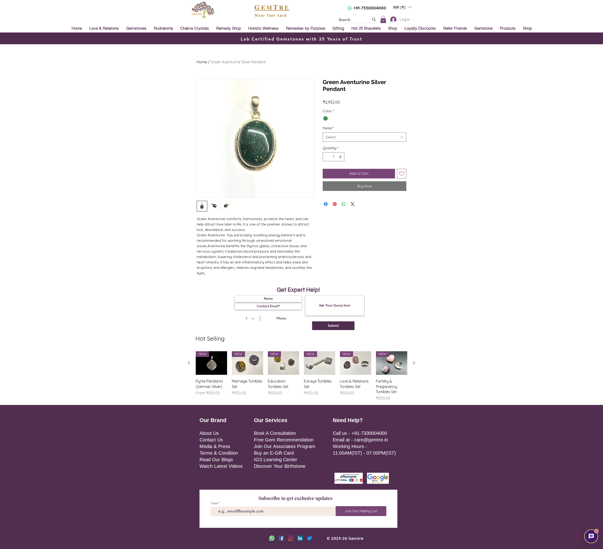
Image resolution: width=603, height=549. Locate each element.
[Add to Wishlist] (402, 173)
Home (202, 62)
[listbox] (402, 7)
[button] (402, 7)
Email (214, 503)
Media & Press (215, 446)
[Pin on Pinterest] (335, 204)
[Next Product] (414, 363)
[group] (301, 376)
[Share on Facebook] (326, 204)
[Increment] (341, 157)
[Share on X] (352, 204)
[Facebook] (281, 538)
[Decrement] (326, 157)
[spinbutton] (334, 157)
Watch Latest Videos (221, 466)
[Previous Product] (189, 363)
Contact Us (211, 439)
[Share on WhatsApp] (343, 204)
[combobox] (364, 137)
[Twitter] (309, 538)
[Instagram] (290, 538)
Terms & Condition (219, 453)
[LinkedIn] (300, 538)
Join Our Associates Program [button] (284, 446)
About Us (209, 433)
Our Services (270, 420)
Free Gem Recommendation (284, 439)
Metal (328, 128)
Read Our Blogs (216, 459)
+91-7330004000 (369, 7)
